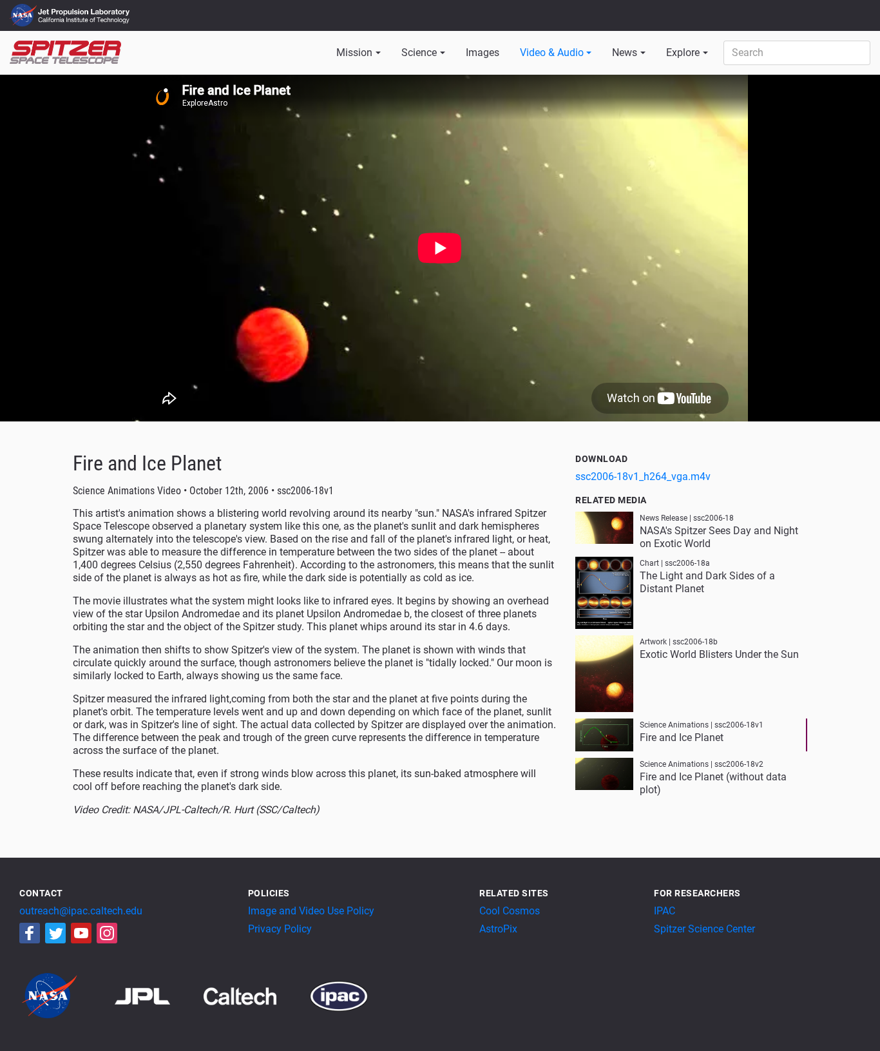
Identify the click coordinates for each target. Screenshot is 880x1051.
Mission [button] (354, 52)
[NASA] (65, 995)
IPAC (664, 911)
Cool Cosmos (509, 911)
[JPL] (158, 995)
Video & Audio (552, 52)
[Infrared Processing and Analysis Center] (339, 995)
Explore (683, 52)
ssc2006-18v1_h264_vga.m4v (643, 476)
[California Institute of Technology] (255, 995)
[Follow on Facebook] (29, 933)
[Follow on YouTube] (81, 933)
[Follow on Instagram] (107, 933)
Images (482, 52)
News (624, 52)
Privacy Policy (280, 929)
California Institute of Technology (85, 21)
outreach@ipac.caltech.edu (80, 911)
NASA (25, 15)
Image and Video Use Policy (311, 911)
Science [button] (419, 52)
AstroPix (498, 929)
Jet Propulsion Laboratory (85, 9)
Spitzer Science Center (704, 929)
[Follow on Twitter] (55, 933)
